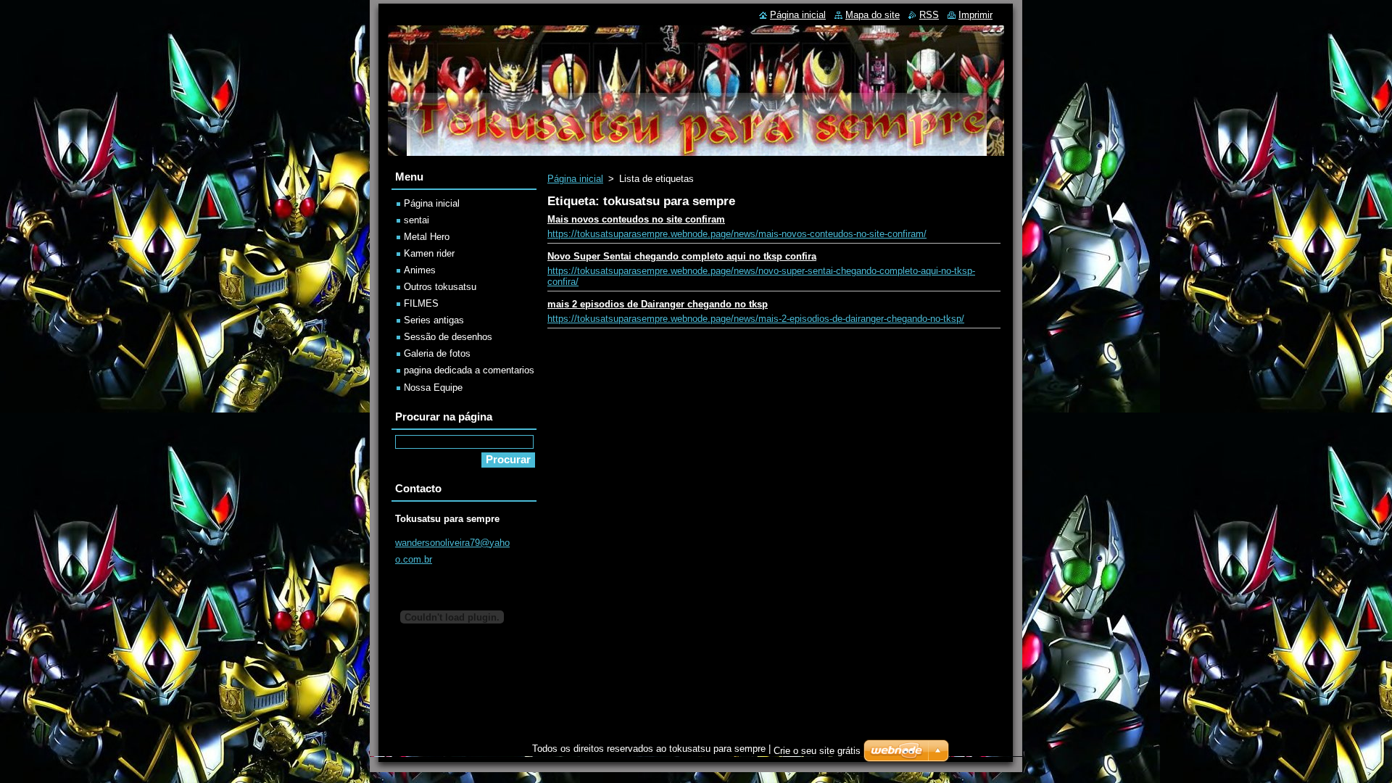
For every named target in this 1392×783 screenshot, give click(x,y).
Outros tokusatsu (440, 286)
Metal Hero (427, 236)
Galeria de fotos (437, 353)
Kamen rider (429, 253)
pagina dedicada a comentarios (469, 370)
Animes (420, 270)
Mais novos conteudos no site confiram (636, 219)
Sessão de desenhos (448, 336)
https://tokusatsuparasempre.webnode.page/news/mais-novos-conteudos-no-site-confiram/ (737, 233)
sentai (416, 220)
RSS (929, 14)
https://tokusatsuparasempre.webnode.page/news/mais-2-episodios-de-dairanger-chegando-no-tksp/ (755, 318)
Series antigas (434, 320)
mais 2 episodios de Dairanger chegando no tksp (657, 304)
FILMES (421, 303)
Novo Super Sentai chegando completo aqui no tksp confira (681, 256)
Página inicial (575, 178)
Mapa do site (872, 14)
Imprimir (975, 14)
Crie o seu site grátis (817, 750)
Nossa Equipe (433, 387)
